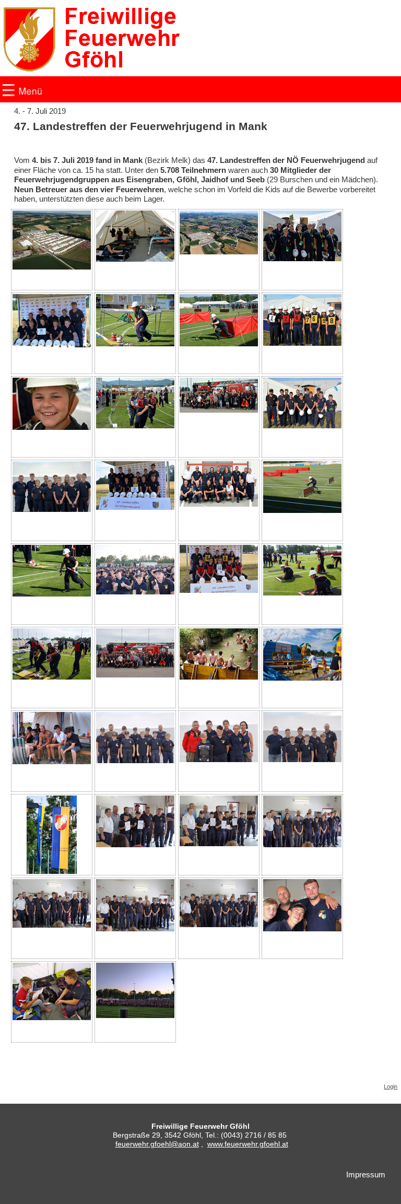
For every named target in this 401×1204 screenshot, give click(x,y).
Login (390, 1086)
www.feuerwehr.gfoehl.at (247, 1144)
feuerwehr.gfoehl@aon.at (157, 1144)
